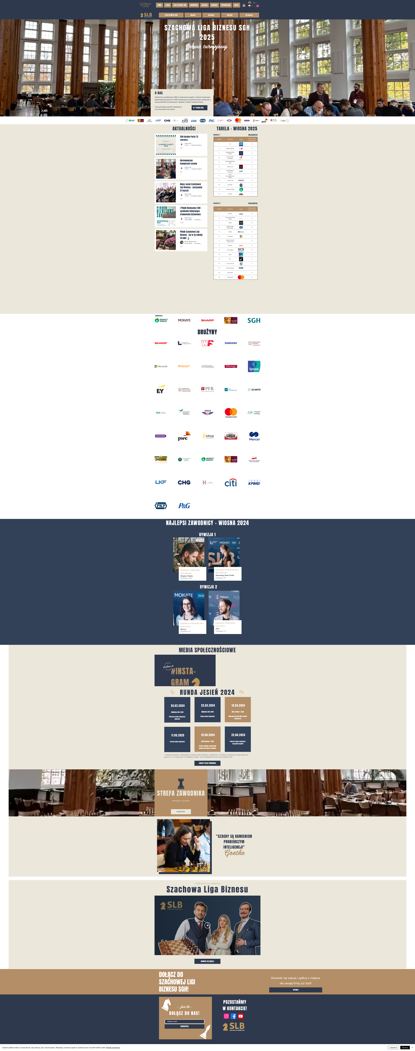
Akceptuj (405, 1047)
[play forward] (287, 120)
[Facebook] (233, 1031)
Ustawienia (393, 1047)
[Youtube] (240, 1031)
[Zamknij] (412, 1047)
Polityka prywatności (113, 1047)
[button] (236, 5)
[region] (177, 725)
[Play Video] (207, 940)
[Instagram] (226, 1031)
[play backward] (126, 120)
